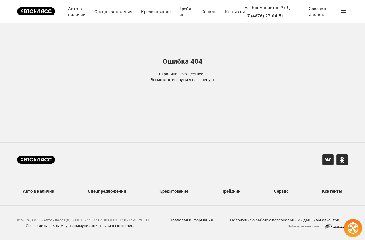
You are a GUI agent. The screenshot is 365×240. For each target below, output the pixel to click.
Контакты (235, 11)
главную (206, 79)
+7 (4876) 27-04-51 (264, 16)
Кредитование (156, 11)
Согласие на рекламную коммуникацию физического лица (81, 225)
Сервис (208, 11)
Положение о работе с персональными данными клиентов (284, 220)
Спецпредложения (113, 11)
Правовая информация (191, 220)
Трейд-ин (185, 11)
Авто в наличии (77, 11)
